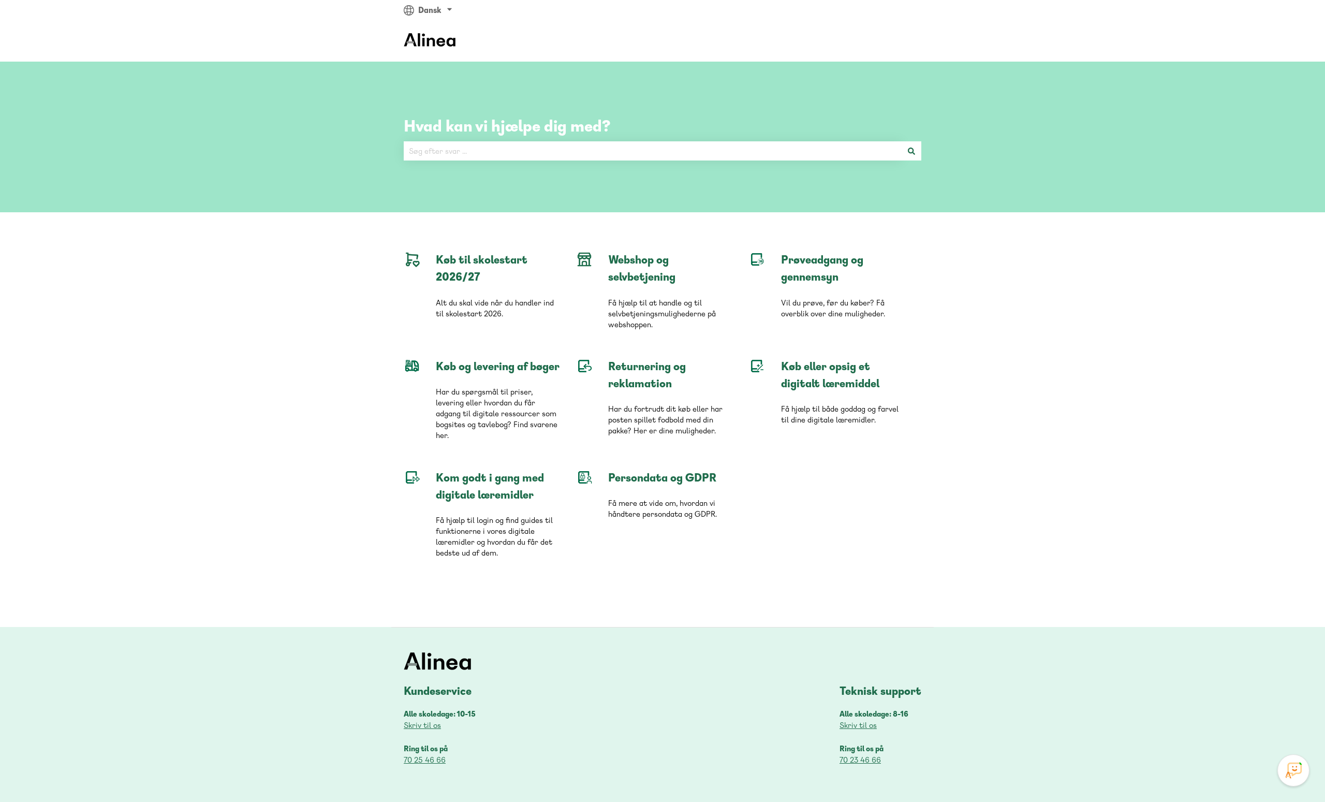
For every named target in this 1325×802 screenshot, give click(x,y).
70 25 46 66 (425, 760)
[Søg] (911, 151)
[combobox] (653, 151)
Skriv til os (422, 725)
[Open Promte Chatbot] (1293, 770)
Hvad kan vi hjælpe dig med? (507, 125)
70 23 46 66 (860, 760)
